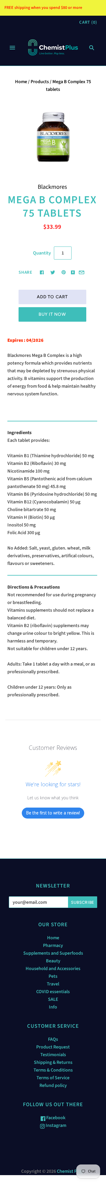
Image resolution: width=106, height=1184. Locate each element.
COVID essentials (53, 991)
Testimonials (53, 1054)
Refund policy (53, 1085)
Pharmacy (53, 945)
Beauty (53, 961)
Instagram (55, 1125)
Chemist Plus (70, 1171)
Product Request (53, 1047)
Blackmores (52, 187)
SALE (53, 999)
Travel (53, 984)
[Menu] (12, 47)
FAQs (53, 1039)
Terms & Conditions (53, 1070)
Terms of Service (53, 1078)
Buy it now (52, 314)
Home (21, 81)
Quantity (42, 253)
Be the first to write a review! (53, 813)
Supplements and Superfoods (53, 953)
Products (40, 81)
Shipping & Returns (53, 1062)
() (88, 22)
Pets (53, 976)
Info (53, 1007)
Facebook (55, 1117)
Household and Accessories (53, 968)
